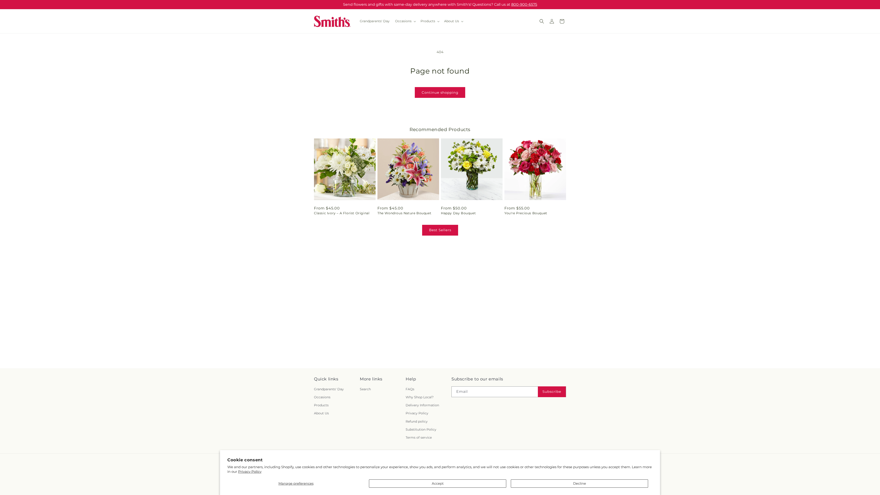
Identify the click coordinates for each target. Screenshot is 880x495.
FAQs (410, 389)
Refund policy (417, 421)
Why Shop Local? (420, 397)
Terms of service (419, 438)
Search (365, 389)
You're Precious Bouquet (525, 213)
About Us (321, 413)
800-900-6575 (524, 4)
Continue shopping (440, 92)
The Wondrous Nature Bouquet (404, 213)
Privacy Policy (249, 471)
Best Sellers (440, 230)
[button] (405, 21)
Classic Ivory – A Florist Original (341, 213)
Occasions (322, 397)
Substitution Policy (421, 429)
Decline (579, 483)
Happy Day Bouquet (458, 213)
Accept (438, 483)
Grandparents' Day (329, 389)
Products (321, 405)
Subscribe (551, 392)
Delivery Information (422, 405)
